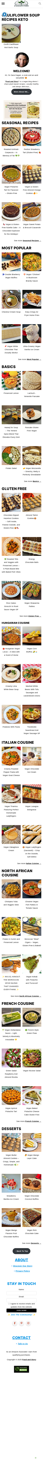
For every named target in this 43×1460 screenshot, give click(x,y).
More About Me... (21, 92)
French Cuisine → (33, 1121)
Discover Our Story (22, 1266)
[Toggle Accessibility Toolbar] (4, 14)
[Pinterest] (21, 1323)
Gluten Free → (34, 616)
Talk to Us (23, 1344)
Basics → (37, 481)
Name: (21, 1290)
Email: (21, 1297)
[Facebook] (14, 1323)
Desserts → (36, 1243)
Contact (21, 1337)
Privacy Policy (23, 1271)
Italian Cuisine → (33, 863)
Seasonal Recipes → (32, 241)
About (21, 1260)
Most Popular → (34, 359)
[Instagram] (28, 1323)
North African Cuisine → (30, 996)
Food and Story (12, 81)
